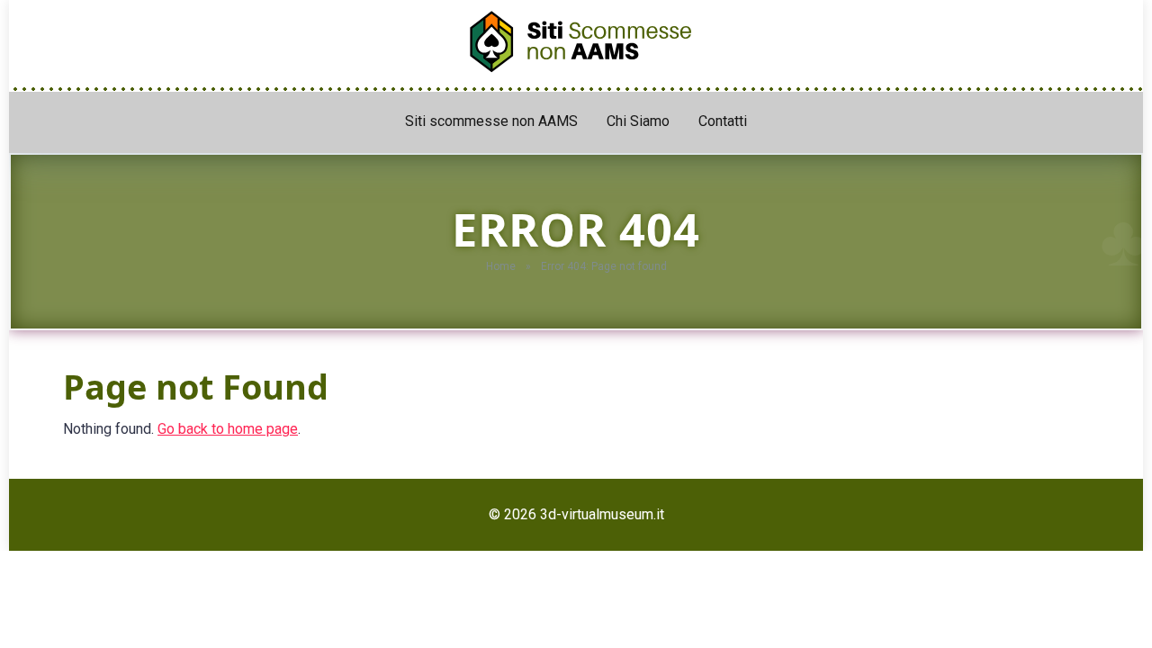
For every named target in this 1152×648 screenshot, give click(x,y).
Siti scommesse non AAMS (491, 121)
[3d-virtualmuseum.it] (576, 37)
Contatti (722, 121)
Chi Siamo (638, 121)
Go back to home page (228, 428)
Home (501, 266)
